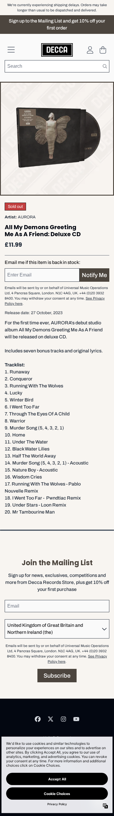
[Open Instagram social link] (63, 719)
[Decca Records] (57, 50)
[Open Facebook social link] (37, 719)
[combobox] (57, 66)
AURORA (27, 217)
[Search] (104, 66)
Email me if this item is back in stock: (42, 262)
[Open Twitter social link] (50, 719)
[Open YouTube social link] (76, 719)
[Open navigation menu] (11, 50)
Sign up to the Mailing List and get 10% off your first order (57, 24)
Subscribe (57, 675)
